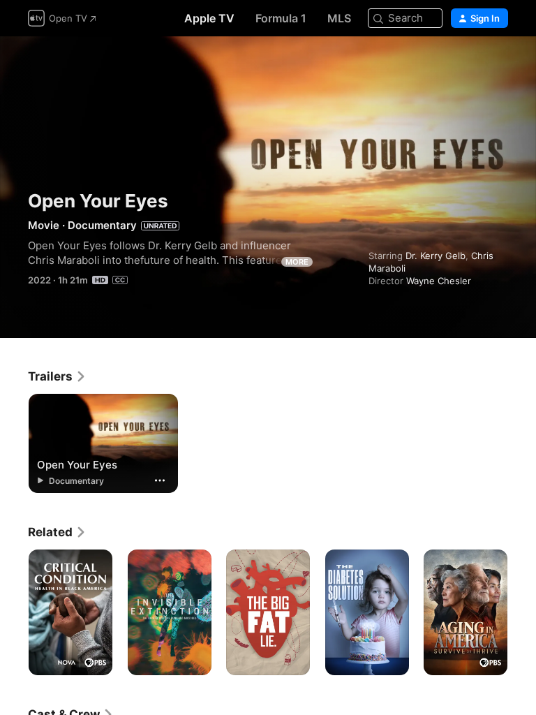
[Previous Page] (14, 612)
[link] (57, 376)
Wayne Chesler (438, 280)
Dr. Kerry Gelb (435, 255)
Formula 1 (280, 18)
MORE (296, 262)
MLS (339, 18)
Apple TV (209, 18)
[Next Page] (522, 612)
